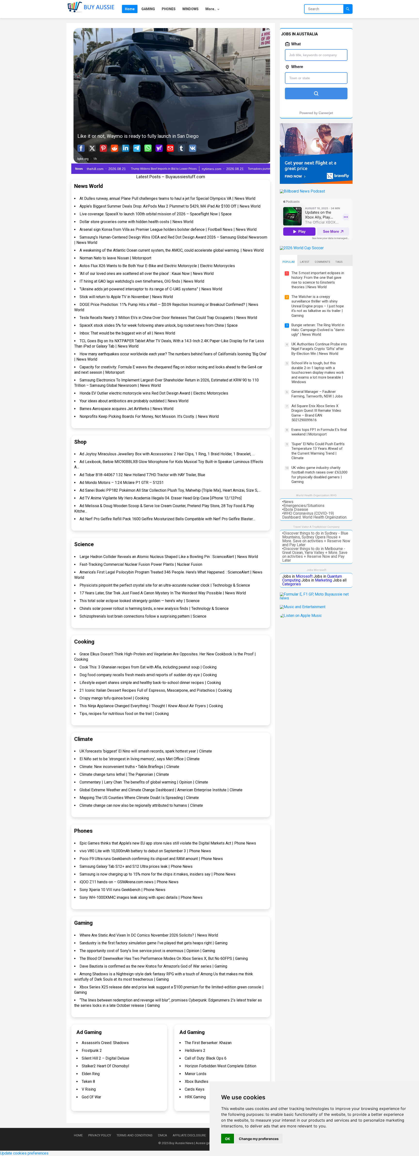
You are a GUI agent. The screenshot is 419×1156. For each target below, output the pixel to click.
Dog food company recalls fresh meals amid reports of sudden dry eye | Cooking (148, 675)
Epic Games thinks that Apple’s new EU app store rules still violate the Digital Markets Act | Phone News (168, 843)
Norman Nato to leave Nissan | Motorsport (115, 258)
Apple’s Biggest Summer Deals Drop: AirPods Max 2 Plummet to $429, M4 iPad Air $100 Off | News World (170, 206)
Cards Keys (194, 1089)
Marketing (323, 580)
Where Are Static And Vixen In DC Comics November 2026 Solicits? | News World (149, 935)
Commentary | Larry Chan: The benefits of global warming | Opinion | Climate (144, 782)
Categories (291, 584)
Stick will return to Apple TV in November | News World (126, 297)
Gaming (83, 923)
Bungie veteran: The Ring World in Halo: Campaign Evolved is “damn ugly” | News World (317, 330)
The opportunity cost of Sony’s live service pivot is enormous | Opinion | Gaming (147, 950)
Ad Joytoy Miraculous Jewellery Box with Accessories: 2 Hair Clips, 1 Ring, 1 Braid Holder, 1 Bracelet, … (167, 454)
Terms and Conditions (135, 1135)
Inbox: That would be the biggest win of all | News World (127, 333)
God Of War (91, 1097)
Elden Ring (91, 1073)
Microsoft (304, 576)
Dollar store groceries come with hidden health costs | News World (136, 221)
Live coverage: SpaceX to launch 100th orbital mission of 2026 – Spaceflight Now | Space (156, 214)
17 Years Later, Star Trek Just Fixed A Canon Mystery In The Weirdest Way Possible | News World (163, 593)
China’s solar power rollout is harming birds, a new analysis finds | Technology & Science (154, 608)
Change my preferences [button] (259, 1139)
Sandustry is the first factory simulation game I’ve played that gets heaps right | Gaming (153, 943)
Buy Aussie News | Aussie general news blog (200, 1143)
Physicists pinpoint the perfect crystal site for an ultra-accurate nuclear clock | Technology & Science (165, 585)
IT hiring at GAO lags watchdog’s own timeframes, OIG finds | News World (142, 281)
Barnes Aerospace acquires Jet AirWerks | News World (126, 408)
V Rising (89, 1089)
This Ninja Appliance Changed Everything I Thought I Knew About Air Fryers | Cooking (151, 706)
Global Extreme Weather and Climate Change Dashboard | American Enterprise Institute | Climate (161, 790)
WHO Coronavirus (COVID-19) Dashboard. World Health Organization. (314, 515)
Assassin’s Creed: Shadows (105, 1042)
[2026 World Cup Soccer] (302, 248)
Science (84, 544)
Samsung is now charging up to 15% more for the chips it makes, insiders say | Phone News (157, 874)
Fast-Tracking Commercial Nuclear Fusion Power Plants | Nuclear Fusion (141, 564)
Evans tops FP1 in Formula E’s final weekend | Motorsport (319, 432)
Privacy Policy (99, 1135)
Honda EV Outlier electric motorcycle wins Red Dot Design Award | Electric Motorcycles (154, 393)
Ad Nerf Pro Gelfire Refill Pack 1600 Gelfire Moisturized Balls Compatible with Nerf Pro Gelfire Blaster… (167, 519)
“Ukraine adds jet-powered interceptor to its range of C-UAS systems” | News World (151, 289)
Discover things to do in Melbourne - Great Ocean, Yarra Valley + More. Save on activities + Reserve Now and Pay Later (314, 554)
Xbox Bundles (196, 1081)
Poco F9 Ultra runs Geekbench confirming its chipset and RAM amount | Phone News (151, 858)
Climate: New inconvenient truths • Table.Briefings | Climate (129, 766)
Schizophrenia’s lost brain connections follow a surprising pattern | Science (143, 616)
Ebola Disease (295, 509)
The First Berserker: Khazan (208, 1042)
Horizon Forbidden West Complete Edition (220, 1066)
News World (88, 186)
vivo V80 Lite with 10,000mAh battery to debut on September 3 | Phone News (145, 851)
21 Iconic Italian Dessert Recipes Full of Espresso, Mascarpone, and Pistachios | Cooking (156, 690)
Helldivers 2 (195, 1050)
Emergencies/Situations (303, 505)
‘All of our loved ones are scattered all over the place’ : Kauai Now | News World (147, 273)
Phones (83, 831)
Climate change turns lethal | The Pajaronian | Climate (124, 774)
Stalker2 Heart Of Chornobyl (105, 1066)
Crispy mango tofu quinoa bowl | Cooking (114, 698)
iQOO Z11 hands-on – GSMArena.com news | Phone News (129, 882)
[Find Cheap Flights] (316, 182)
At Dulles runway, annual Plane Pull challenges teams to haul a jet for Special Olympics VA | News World (167, 198)
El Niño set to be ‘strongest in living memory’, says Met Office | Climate (140, 759)
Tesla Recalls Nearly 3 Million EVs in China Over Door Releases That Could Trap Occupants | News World (168, 317)
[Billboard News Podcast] (302, 191)
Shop (80, 442)
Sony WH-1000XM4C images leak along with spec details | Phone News (141, 897)
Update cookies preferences (24, 1153)
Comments (322, 262)
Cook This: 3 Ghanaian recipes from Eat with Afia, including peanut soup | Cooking (148, 667)
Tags (338, 262)
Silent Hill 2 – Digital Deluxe (105, 1058)
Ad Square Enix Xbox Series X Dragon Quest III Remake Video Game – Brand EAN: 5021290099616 (316, 413)
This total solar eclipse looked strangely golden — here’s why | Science (140, 600)
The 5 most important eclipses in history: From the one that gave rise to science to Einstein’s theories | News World (317, 280)
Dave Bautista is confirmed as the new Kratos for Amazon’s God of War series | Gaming (153, 966)
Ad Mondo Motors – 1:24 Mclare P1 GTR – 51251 (122, 482)
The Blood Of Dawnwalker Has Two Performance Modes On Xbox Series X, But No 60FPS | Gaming (164, 958)
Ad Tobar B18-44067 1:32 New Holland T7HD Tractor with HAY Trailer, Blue (142, 475)
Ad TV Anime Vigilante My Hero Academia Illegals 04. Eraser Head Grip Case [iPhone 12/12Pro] (161, 498)
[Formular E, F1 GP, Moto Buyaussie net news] (316, 598)
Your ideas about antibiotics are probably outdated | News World (134, 401)
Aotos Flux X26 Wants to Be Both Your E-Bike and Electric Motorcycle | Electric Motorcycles (157, 266)
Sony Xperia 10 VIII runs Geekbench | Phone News (122, 889)
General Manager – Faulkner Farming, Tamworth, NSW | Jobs (317, 394)
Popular (288, 262)
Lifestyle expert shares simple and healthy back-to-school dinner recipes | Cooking (150, 682)
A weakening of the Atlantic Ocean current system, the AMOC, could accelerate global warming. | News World (172, 250)
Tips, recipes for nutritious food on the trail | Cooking (124, 713)
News (288, 501)
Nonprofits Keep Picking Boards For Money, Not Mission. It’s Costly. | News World (149, 416)
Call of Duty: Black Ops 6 (205, 1058)
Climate (83, 739)
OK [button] (227, 1139)
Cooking (84, 642)
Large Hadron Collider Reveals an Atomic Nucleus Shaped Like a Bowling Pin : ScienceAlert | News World (169, 556)
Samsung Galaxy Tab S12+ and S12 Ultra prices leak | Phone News (136, 866)
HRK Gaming (195, 1097)
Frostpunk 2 (92, 1050)
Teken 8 (88, 1081)
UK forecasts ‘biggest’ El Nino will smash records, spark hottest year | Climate (146, 751)
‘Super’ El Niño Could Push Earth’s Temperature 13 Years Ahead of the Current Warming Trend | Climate (318, 451)
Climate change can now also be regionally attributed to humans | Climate (141, 805)
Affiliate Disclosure (189, 1135)
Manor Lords (195, 1073)
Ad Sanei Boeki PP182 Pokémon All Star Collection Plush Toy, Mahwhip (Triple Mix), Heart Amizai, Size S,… (170, 490)
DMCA (162, 1135)
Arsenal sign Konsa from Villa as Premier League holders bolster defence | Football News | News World (168, 229)
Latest (304, 262)
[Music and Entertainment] (302, 607)
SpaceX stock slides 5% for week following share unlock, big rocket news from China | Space (159, 325)
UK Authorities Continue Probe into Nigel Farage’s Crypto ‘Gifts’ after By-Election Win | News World (319, 349)
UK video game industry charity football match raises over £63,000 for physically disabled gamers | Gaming (319, 475)
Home (78, 1135)
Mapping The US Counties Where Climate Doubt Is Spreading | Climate (139, 797)
